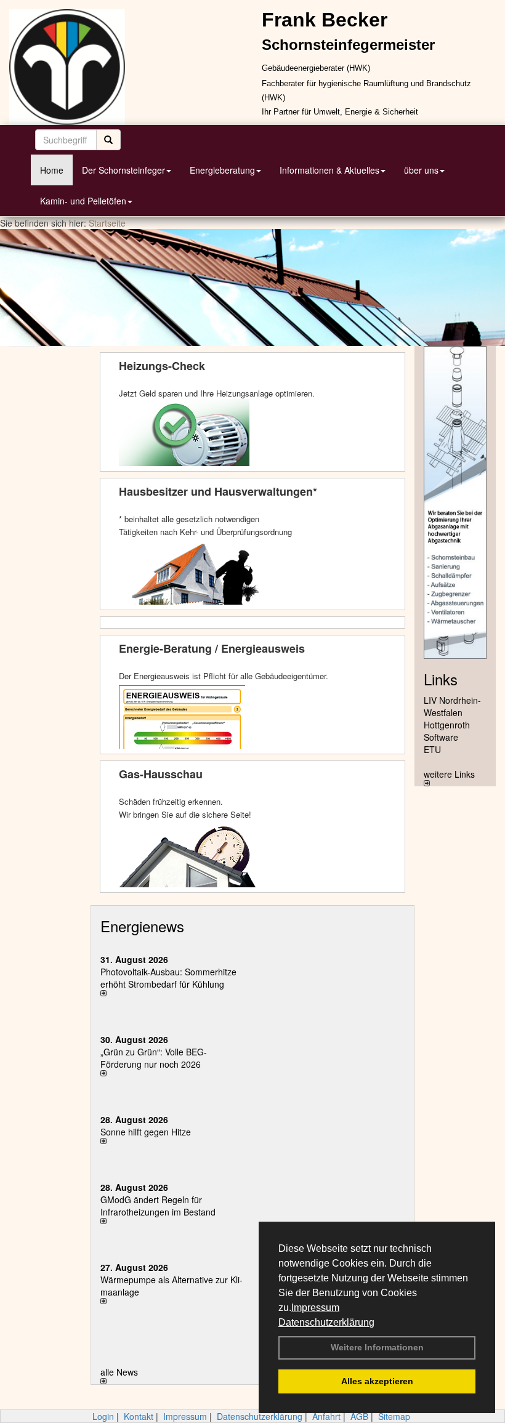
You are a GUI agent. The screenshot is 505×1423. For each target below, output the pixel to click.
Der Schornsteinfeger (123, 170)
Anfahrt (326, 1416)
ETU (432, 749)
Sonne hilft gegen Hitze (145, 1132)
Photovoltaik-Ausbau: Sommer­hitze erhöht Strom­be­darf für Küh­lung (168, 977)
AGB (359, 1416)
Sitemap (394, 1416)
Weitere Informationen (377, 1347)
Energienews (142, 926)
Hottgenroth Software (447, 731)
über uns (421, 170)
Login (103, 1416)
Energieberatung (222, 170)
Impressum (315, 1307)
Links (441, 679)
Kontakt (138, 1416)
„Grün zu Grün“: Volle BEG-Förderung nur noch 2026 (153, 1058)
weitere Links (449, 774)
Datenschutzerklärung (326, 1322)
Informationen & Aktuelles (329, 170)
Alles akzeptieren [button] (377, 1381)
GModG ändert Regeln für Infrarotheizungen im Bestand (158, 1205)
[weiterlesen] (171, 993)
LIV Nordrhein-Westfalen (452, 706)
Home (51, 170)
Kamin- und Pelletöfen (83, 201)
